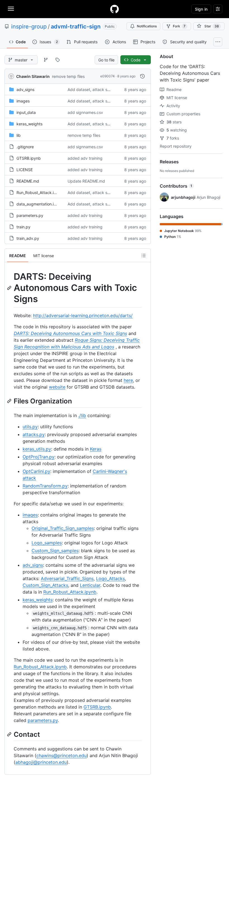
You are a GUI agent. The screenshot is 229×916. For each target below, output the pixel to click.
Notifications (147, 26)
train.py (23, 226)
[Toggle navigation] (11, 8)
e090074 (107, 76)
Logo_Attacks (110, 578)
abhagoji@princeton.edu (41, 762)
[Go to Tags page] (57, 59)
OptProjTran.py (38, 457)
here (128, 380)
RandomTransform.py (45, 486)
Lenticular (90, 585)
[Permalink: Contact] (10, 734)
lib (18, 135)
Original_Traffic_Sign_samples (63, 528)
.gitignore (25, 146)
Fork (179, 26)
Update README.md (86, 181)
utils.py (30, 426)
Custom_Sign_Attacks (45, 585)
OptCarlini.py (36, 471)
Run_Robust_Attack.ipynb (39, 192)
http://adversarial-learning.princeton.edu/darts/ (83, 315)
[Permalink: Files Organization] (10, 401)
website (57, 387)
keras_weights (29, 123)
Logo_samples (47, 543)
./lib (82, 415)
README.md (27, 181)
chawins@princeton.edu (61, 755)
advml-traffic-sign (76, 26)
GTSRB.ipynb (28, 158)
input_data (26, 112)
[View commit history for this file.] (142, 76)
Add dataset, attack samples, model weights (108, 89)
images (23, 101)
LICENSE (24, 169)
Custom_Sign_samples (55, 550)
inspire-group (29, 26)
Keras (95, 449)
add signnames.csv (85, 112)
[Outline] (143, 255)
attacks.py (34, 434)
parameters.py (29, 215)
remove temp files (68, 76)
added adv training (85, 158)
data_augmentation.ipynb (39, 204)
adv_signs (25, 89)
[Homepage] (114, 8)
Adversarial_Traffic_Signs (67, 578)
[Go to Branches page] (46, 59)
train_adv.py (27, 238)
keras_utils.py (37, 449)
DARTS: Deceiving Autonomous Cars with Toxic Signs (70, 333)
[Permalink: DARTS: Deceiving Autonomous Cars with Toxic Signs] (10, 288)
